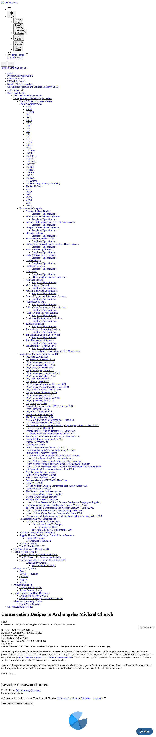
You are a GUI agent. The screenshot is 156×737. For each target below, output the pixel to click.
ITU (28, 139)
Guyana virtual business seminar (41, 497)
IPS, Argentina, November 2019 (41, 392)
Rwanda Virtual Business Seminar (42, 499)
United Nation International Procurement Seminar (49, 458)
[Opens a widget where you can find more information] (144, 731)
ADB (28, 106)
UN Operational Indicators (38, 540)
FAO (28, 115)
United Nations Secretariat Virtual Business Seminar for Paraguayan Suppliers (63, 502)
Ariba (22, 571)
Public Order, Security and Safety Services (46, 307)
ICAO (29, 120)
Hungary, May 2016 (35, 444)
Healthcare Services (35, 266)
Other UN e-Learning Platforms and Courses (41, 598)
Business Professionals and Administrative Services (50, 222)
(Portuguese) (20, 31)
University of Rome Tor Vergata (47, 524)
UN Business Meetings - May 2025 (43, 422)
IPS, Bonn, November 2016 (39, 411)
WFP (28, 189)
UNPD (29, 175)
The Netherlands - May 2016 (39, 417)
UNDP (29, 153)
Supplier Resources (35, 538)
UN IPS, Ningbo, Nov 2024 (39, 428)
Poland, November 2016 (37, 442)
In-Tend (23, 582)
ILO (28, 126)
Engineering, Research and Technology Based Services (52, 244)
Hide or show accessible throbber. (17, 704)
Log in (10, 57)
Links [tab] (15, 685)
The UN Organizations (31, 104)
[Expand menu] (4, 64)
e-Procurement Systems (24, 568)
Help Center (14, 90)
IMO (28, 131)
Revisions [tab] (42, 685)
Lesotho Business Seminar (38, 488)
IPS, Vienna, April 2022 (37, 381)
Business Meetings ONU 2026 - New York (46, 480)
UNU (28, 202)
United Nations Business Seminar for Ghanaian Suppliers (53, 461)
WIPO (29, 192)
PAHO (29, 148)
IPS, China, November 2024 (39, 367)
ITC (28, 137)
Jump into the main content (14, 68)
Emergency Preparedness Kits (40, 238)
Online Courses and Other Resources (31, 593)
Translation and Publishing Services (43, 329)
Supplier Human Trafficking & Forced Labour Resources (47, 535)
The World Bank (34, 186)
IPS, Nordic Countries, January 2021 (43, 389)
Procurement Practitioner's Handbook (37, 532)
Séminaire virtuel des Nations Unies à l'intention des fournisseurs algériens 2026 (64, 516)
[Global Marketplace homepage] (9, 2)
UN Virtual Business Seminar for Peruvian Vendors (50, 450)
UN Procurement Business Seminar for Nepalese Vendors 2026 (56, 505)
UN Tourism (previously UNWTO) (43, 183)
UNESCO (31, 156)
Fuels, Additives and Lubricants (41, 255)
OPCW (29, 142)
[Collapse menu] (11, 64)
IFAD (28, 123)
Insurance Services (35, 279)
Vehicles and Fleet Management (41, 345)
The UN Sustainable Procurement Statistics (40, 557)
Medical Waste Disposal (37, 285)
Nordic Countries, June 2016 (39, 414)
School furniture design (31, 590)
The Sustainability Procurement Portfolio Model (43, 560)
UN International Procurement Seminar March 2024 (51, 433)
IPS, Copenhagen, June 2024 (40, 370)
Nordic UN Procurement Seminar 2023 (44, 439)
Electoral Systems (34, 233)
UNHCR (30, 170)
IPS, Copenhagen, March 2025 (40, 365)
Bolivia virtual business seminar (41, 475)
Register (18, 57)
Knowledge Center (16, 93)
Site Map (85, 698)
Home (10, 73)
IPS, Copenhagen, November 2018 (42, 398)
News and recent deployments (27, 95)
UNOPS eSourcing (29, 573)
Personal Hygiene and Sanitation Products (46, 296)
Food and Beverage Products (39, 249)
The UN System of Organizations (36, 101)
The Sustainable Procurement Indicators (39, 554)
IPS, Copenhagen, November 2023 (42, 373)
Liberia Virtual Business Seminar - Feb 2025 (47, 447)
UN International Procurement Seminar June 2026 (50, 469)
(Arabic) (18, 48)
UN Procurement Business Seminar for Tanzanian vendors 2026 (56, 486)
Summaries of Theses (48, 527)
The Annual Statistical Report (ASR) (31, 549)
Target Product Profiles (31, 587)
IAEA (29, 117)
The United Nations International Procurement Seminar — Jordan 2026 (60, 507)
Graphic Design (33, 260)
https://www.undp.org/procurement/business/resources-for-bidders (46, 657)
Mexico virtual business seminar (41, 477)
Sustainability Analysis (36, 562)
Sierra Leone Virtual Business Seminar (44, 494)
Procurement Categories (31, 208)
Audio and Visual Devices (38, 211)
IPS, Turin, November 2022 (39, 378)
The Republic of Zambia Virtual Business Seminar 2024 (53, 436)
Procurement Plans (28, 543)
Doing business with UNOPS (34, 595)
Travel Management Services (39, 340)
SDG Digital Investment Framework (49, 277)
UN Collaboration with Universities (43, 521)
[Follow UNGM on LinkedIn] (105, 698)
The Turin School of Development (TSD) (52, 529)
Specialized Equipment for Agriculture (44, 318)
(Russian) (19, 43)
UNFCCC (31, 161)
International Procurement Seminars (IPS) (39, 354)
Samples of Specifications (44, 213)
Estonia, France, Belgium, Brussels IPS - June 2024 (50, 431)
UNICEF (30, 164)
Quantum (24, 576)
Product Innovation (22, 584)
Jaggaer (23, 579)
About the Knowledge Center (27, 601)
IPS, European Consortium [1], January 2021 (47, 387)
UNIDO (30, 167)
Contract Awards (15, 78)
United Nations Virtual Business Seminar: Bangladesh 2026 (54, 510)
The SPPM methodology (44, 565)
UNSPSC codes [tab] (28, 685)
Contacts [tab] (6, 685)
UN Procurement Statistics (20, 606)
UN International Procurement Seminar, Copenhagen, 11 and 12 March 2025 (62, 425)
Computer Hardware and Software (42, 227)
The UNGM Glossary (30, 604)
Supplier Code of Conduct (20, 84)
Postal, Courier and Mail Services (42, 312)
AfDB (29, 109)
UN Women (31, 181)
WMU (29, 200)
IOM (28, 134)
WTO (28, 205)
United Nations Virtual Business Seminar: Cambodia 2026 (54, 513)
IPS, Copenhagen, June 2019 (40, 395)
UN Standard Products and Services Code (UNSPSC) (33, 86)
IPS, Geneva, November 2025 (40, 359)
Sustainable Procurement (25, 551)
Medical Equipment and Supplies (41, 290)
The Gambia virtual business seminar (43, 491)
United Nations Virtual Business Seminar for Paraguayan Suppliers (58, 464)
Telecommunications (35, 323)
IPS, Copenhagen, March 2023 (40, 376)
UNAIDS (30, 150)
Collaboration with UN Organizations (38, 518)
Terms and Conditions (67, 698)
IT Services (31, 271)
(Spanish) (19, 26)
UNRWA (30, 178)
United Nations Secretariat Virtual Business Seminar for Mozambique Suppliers (64, 466)
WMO (29, 197)
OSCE (29, 145)
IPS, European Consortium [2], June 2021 (46, 384)
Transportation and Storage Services (43, 334)
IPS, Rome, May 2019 (36, 403)
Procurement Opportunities (20, 75)
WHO (29, 194)
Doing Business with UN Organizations (32, 98)
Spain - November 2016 (37, 409)
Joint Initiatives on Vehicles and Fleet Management (56, 351)
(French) (18, 20)
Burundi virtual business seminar (41, 453)
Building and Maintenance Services (43, 216)
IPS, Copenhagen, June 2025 (40, 362)
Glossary (97, 698)
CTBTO (30, 112)
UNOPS (30, 172)
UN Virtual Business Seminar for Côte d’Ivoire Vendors (52, 455)
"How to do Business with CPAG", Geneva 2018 (49, 406)
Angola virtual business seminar (41, 472)
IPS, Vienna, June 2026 (37, 356)
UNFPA (30, 159)
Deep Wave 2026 (34, 483)
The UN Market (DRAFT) (32, 546)
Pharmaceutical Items (36, 301)
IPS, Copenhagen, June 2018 (40, 400)
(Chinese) (19, 37)
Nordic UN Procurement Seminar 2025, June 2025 (50, 420)
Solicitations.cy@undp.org (28, 690)
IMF (28, 128)
